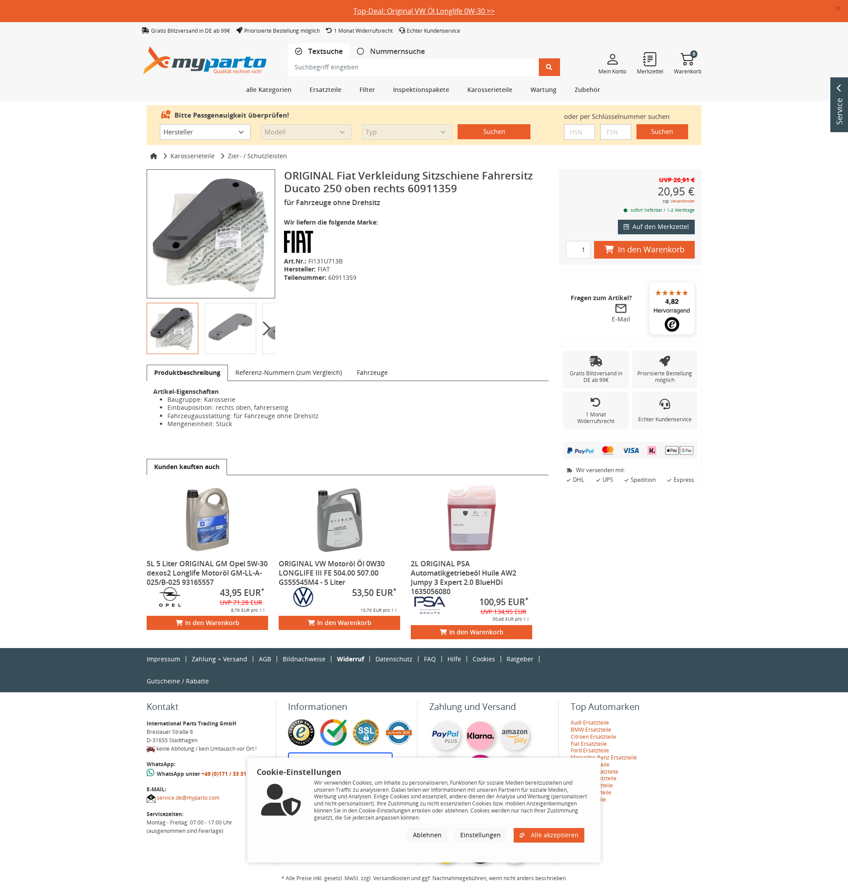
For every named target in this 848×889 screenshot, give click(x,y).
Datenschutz (394, 659)
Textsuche (325, 51)
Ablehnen (427, 835)
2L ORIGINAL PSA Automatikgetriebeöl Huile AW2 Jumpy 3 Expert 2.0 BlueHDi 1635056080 (463, 577)
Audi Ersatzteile (590, 722)
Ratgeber (520, 659)
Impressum (163, 659)
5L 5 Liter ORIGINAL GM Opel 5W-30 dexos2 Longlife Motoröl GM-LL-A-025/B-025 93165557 (207, 573)
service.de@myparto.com (188, 797)
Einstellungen (480, 835)
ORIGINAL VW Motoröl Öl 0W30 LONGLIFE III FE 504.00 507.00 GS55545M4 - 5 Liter (332, 573)
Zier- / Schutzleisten (257, 156)
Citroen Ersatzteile (593, 736)
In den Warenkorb (212, 622)
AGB (265, 659)
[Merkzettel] (650, 58)
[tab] (319, 51)
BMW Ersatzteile (591, 729)
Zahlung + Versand (219, 659)
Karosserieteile (192, 156)
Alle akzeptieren (554, 835)
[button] (841, 9)
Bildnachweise (304, 659)
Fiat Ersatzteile (589, 744)
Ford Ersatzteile (590, 750)
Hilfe (454, 659)
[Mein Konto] (612, 58)
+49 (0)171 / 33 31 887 (229, 774)
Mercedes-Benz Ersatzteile (604, 757)
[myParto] (205, 58)
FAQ (430, 659)
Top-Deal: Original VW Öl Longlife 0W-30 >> (424, 11)
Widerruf (350, 659)
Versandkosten (682, 200)
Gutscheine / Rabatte (178, 681)
